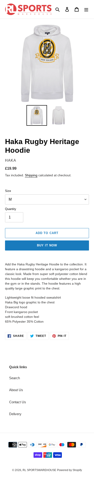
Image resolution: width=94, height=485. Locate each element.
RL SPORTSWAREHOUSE (39, 470)
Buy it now (47, 245)
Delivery (15, 414)
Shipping (31, 175)
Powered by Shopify (69, 470)
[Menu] (86, 9)
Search (14, 378)
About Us (16, 390)
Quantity (10, 209)
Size (8, 191)
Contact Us (17, 402)
